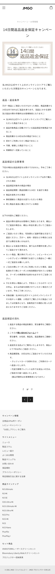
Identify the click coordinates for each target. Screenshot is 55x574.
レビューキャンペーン (11, 425)
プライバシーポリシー (11, 472)
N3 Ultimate (7, 489)
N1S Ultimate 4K (9, 506)
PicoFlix (5, 531)
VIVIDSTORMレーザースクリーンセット (19, 548)
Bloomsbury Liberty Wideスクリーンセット (21, 553)
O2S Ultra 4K (7, 501)
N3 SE (4, 497)
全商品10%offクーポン (12, 421)
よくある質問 (8, 455)
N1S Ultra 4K (7, 510)
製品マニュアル (9, 459)
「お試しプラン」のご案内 (13, 429)
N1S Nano (6, 527)
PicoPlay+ (6, 536)
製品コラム (7, 446)
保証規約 (6, 467)
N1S (4, 523)
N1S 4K (5, 519)
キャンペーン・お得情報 (27, 21)
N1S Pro (5, 514)
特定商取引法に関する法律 (13, 476)
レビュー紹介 (8, 450)
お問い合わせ (8, 463)
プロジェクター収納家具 (12, 557)
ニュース (6, 442)
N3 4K (4, 493)
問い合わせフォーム (26, 332)
